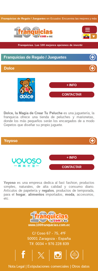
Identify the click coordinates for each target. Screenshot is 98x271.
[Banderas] (89, 36)
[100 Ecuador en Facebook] (24, 255)
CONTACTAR (72, 94)
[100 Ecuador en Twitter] (41, 255)
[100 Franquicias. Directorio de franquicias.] (33, 32)
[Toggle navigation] (89, 29)
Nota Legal (16, 266)
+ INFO (72, 85)
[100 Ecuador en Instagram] (58, 255)
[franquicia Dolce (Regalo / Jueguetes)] (26, 90)
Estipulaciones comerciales (48, 266)
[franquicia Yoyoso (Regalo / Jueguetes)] (26, 162)
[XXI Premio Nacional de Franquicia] (74, 255)
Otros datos (81, 266)
